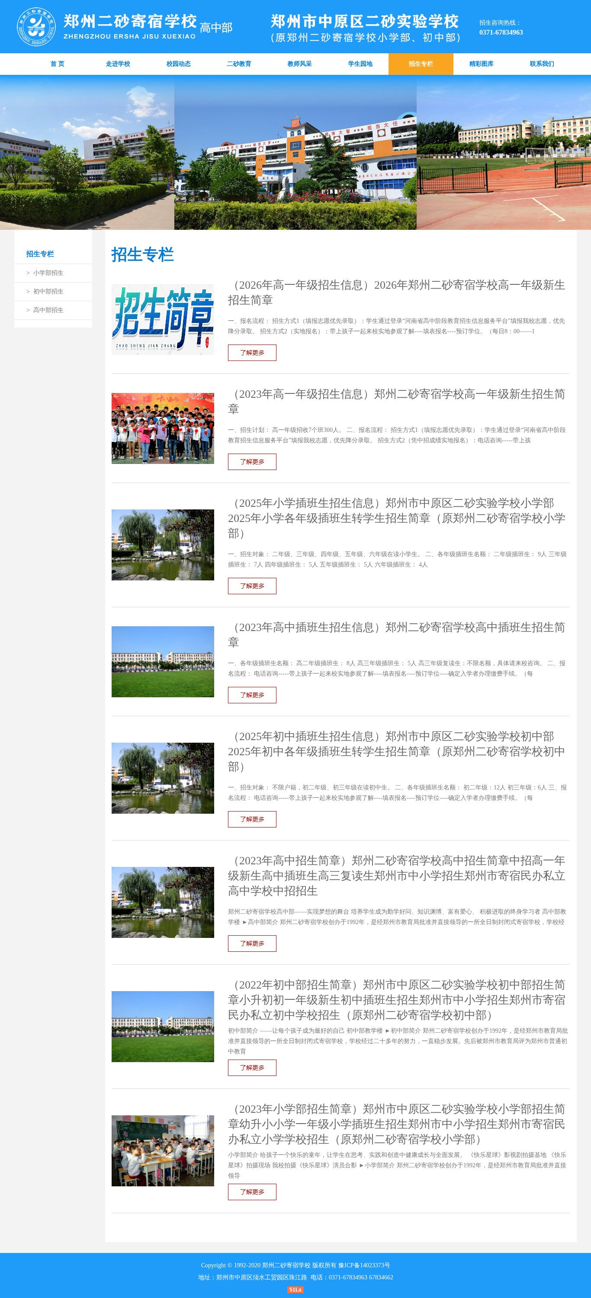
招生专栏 (421, 64)
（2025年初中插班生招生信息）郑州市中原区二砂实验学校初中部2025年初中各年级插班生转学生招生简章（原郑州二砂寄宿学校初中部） (396, 751)
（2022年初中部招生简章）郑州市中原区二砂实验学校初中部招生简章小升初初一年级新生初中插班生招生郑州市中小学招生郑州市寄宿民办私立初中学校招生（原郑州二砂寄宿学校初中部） (396, 1000)
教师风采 (300, 64)
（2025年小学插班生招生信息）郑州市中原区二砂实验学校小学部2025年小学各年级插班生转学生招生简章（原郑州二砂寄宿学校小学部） (396, 518)
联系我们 (542, 64)
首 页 (57, 64)
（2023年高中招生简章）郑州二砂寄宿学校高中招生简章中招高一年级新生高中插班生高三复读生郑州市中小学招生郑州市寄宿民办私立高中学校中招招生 (396, 875)
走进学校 (118, 64)
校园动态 (179, 64)
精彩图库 (481, 64)
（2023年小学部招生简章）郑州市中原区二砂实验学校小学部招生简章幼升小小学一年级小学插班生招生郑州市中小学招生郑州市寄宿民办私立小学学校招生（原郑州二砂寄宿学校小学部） (396, 1124)
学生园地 (360, 64)
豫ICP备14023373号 (364, 1265)
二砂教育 (239, 64)
